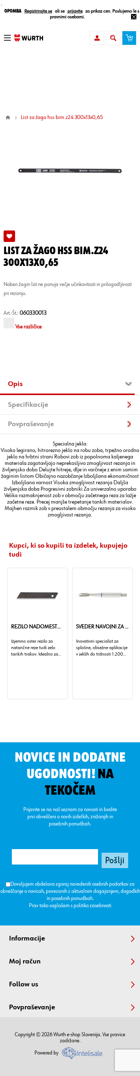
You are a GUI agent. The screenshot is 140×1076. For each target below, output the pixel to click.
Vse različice (28, 327)
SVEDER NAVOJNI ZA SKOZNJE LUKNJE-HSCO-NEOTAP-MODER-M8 (102, 627)
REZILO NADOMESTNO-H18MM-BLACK (37, 627)
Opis (15, 383)
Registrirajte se (38, 11)
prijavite (75, 11)
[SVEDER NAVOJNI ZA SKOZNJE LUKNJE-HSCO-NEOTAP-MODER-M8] (102, 595)
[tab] (70, 385)
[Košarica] (129, 38)
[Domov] (7, 117)
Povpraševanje (31, 424)
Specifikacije (28, 404)
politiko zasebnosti (92, 905)
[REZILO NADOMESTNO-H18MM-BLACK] (37, 595)
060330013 (33, 313)
